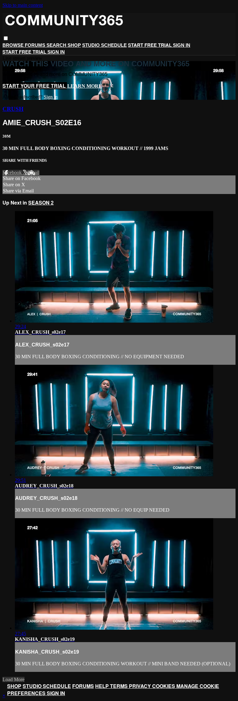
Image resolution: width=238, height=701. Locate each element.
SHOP (74, 45)
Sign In (56, 52)
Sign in (181, 45)
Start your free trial (34, 85)
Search (57, 45)
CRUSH (13, 109)
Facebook (12, 172)
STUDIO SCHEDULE (104, 45)
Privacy (140, 686)
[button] (6, 38)
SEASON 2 (41, 202)
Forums (35, 45)
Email (33, 172)
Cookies (164, 686)
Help (102, 686)
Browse (13, 45)
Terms (119, 686)
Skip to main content (22, 5)
